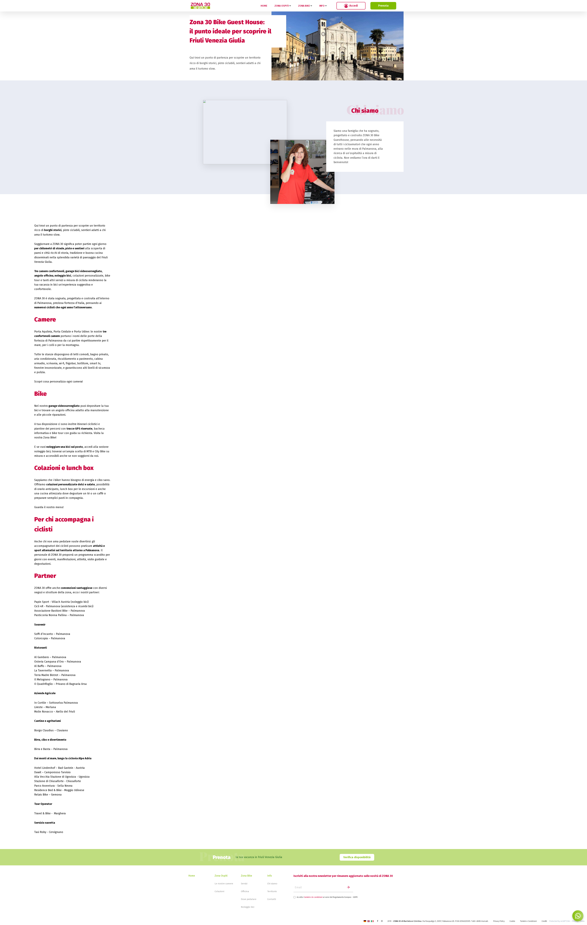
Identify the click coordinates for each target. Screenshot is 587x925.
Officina (245, 891)
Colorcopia (41, 638)
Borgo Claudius (44, 730)
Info (269, 875)
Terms (582, 921)
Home (264, 5)
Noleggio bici (247, 907)
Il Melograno (42, 679)
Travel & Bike (42, 813)
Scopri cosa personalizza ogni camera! (58, 381)
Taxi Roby (40, 832)
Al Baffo (39, 666)
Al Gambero (41, 657)
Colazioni (219, 891)
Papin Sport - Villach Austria (52, 602)
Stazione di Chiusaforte (49, 781)
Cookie (512, 921)
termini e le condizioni (313, 897)
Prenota (383, 5)
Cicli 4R (38, 606)
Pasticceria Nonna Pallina (50, 615)
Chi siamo (272, 883)
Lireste (38, 707)
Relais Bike (41, 794)
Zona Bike (246, 875)
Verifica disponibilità (357, 857)
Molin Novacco (43, 711)
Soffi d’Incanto (43, 634)
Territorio (272, 891)
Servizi (244, 883)
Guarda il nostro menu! (49, 507)
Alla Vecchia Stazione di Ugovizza (55, 776)
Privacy (575, 921)
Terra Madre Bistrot (46, 675)
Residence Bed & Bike (48, 790)
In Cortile (40, 702)
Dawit (37, 772)
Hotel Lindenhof (44, 768)
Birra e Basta (42, 749)
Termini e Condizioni (528, 921)
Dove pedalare (248, 899)
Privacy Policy (499, 921)
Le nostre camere (224, 883)
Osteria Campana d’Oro (49, 661)
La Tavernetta (43, 670)
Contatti (271, 899)
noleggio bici (42, 451)
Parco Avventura (44, 785)
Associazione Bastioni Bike (51, 610)
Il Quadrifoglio (43, 684)
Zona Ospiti (221, 875)
